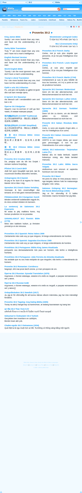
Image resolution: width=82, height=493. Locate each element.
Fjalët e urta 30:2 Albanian (16, 87)
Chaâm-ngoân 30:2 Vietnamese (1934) (21, 325)
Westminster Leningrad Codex (64, 37)
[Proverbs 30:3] (79, 227)
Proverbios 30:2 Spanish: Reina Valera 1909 (24, 234)
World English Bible (13, 69)
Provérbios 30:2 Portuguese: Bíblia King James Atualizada (31, 247)
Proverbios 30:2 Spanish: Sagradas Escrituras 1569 (27, 240)
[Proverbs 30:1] (2, 227)
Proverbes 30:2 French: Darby (56, 51)
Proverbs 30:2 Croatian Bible (17, 159)
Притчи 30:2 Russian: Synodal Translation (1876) (26, 273)
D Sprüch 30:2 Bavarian (15, 97)
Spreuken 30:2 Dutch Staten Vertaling (21, 187)
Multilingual (10, 27)
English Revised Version (15, 57)
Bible (3, 27)
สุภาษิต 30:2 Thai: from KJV (16, 309)
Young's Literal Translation (16, 78)
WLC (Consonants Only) (66, 44)
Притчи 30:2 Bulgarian (14, 106)
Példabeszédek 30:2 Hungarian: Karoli (21, 197)
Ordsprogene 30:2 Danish (16, 178)
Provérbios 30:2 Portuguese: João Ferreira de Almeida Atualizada (34, 257)
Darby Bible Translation (15, 48)
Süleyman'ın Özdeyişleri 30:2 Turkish (21, 316)
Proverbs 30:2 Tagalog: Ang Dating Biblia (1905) (26, 302)
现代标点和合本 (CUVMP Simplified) (20, 125)
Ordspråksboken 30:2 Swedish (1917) (21, 292)
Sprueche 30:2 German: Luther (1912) (59, 99)
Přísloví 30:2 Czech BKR (15, 168)
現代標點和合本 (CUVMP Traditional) (20, 116)
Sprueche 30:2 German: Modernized (58, 89)
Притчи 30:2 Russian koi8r (16, 283)
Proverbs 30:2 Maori (51, 176)
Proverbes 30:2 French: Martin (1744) (59, 77)
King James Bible (12, 37)
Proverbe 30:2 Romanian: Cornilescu (21, 266)
